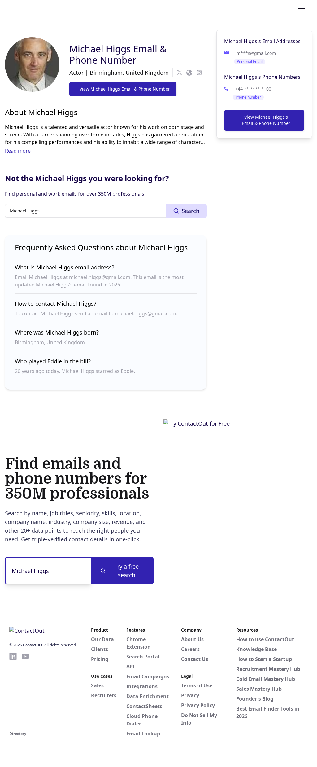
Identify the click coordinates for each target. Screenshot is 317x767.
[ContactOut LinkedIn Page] (13, 691)
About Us (192, 639)
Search (190, 211)
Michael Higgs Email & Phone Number (118, 54)
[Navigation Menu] (301, 10)
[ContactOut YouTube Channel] (25, 691)
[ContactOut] (39, 10)
